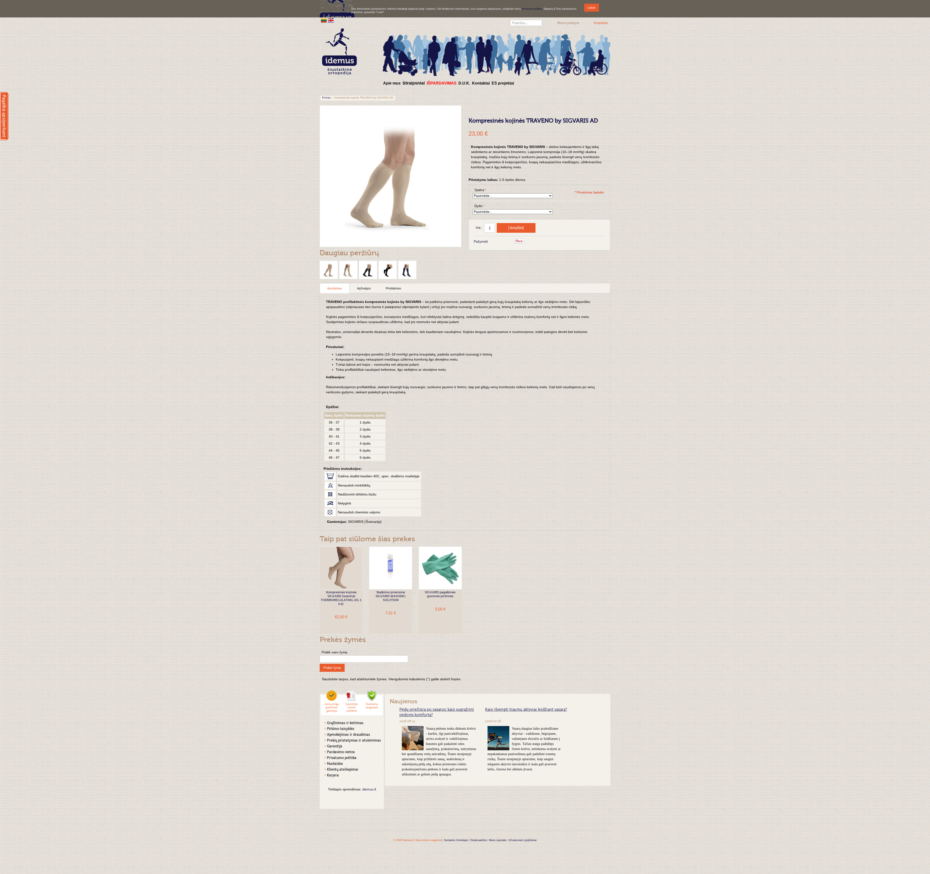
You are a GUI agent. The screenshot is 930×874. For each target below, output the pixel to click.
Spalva (479, 190)
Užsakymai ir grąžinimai (522, 840)
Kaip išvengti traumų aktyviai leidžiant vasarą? (526, 710)
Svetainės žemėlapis (456, 840)
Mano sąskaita (497, 840)
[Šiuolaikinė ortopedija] (496, 54)
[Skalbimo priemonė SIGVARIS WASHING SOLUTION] (390, 568)
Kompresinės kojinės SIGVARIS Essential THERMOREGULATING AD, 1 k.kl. (341, 598)
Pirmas (326, 98)
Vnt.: (479, 228)
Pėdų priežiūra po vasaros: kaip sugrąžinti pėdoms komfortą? (436, 712)
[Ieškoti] (538, 23)
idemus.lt (369, 789)
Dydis (478, 206)
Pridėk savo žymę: (335, 652)
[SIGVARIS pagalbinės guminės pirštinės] (440, 568)
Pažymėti (481, 241)
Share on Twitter (507, 242)
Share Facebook (498, 242)
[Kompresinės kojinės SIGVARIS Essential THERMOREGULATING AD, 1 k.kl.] (341, 568)
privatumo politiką (532, 8)
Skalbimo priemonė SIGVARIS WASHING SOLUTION (391, 596)
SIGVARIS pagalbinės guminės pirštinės (440, 594)
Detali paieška (478, 840)
